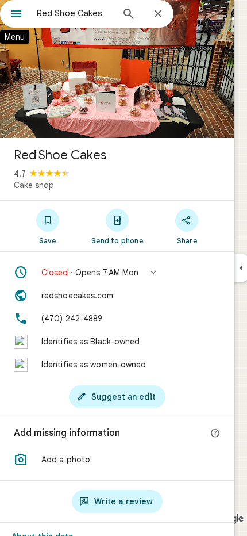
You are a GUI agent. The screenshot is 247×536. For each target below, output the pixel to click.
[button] (117, 272)
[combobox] (75, 13)
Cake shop (34, 185)
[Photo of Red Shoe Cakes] (117, 69)
